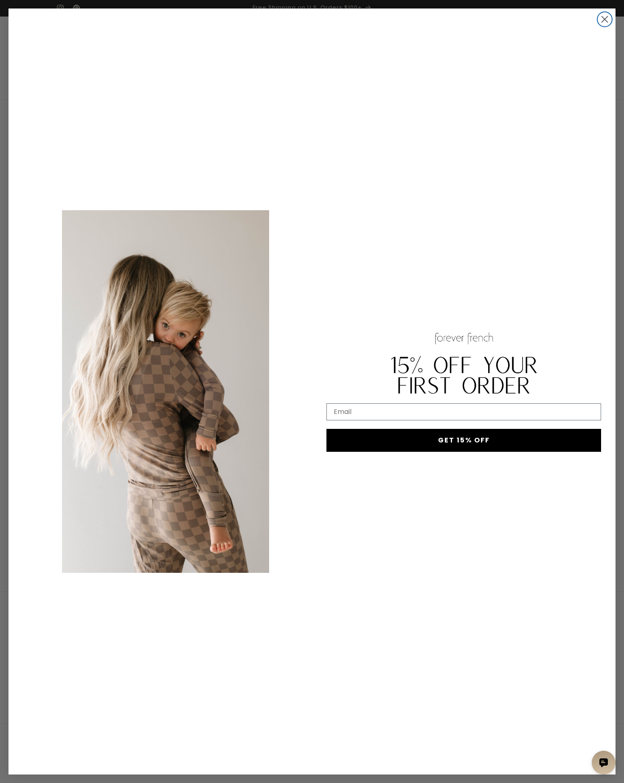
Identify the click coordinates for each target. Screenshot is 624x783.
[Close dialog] (604, 19)
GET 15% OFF (464, 440)
